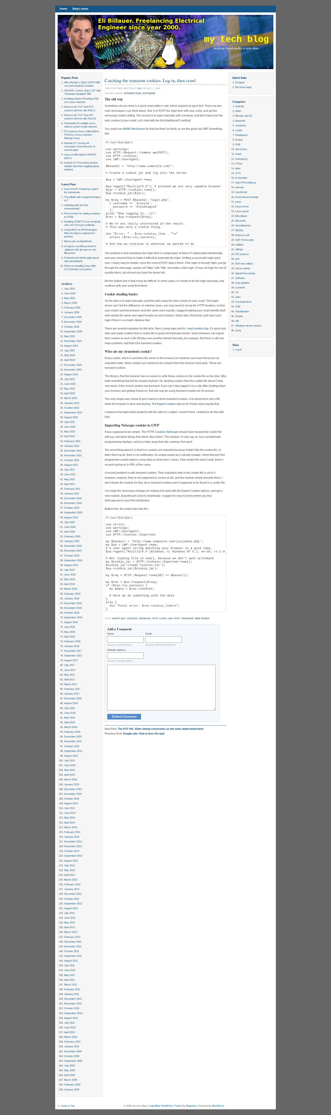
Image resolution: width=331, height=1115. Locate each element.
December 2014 (73, 789)
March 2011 (70, 984)
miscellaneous (243, 225)
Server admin (242, 268)
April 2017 (69, 679)
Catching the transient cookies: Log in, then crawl (150, 80)
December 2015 (73, 736)
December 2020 (73, 498)
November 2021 (73, 455)
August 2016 (71, 703)
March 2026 (70, 302)
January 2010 (71, 1046)
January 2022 (71, 446)
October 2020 (71, 507)
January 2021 (71, 493)
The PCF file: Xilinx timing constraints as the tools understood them (161, 728)
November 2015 (73, 741)
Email (148, 633)
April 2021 (69, 484)
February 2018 (72, 641)
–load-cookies (194, 328)
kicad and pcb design (246, 197)
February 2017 (72, 689)
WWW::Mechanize (134, 128)
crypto (238, 130)
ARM (238, 111)
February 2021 (72, 488)
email (238, 154)
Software (149, 93)
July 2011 (69, 965)
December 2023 (73, 365)
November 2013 (73, 846)
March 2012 (70, 932)
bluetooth (240, 120)
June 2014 (70, 812)
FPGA (238, 163)
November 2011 (73, 946)
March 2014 (70, 827)
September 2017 (73, 655)
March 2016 (70, 727)
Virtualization (242, 311)
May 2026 (69, 298)
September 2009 (73, 1060)
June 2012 (70, 917)
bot (123, 618)
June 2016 (70, 713)
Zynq (238, 330)
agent (116, 618)
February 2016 (72, 731)
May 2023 (69, 388)
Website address (116, 650)
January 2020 (71, 541)
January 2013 (71, 889)
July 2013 (69, 865)
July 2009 (69, 1065)
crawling (145, 618)
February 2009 (72, 1084)
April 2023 (69, 393)
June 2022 (70, 426)
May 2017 (69, 674)
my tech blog (236, 40)
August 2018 (71, 622)
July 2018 (69, 627)
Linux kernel (242, 206)
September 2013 (73, 855)
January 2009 (71, 1089)
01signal (239, 82)
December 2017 (73, 650)
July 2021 (69, 469)
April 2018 (69, 636)
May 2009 (69, 1070)
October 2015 (71, 746)
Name (110, 633)
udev (238, 297)
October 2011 (71, 951)
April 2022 (69, 436)
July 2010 (69, 1022)
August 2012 (71, 908)
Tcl (236, 292)
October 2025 (71, 326)
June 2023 (70, 383)
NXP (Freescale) (244, 240)
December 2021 (73, 450)
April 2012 (69, 927)
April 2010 (69, 1032)
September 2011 (73, 956)
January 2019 (71, 598)
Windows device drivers (248, 325)
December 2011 (73, 941)
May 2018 (69, 632)
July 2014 (69, 808)
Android (239, 106)
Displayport (241, 135)
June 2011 (69, 970)
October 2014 (71, 798)
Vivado (239, 316)
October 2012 (71, 898)
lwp (170, 618)
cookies (132, 618)
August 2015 (71, 755)
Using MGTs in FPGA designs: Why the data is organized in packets (80, 233)
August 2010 (71, 1018)
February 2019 (72, 593)
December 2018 (73, 603)
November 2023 (73, 369)
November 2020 (73, 503)
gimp (237, 168)
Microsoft (240, 220)
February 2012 (72, 937)
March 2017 (70, 684)
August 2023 (71, 374)
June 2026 (70, 293)
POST (177, 618)
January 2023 (71, 403)
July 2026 (69, 288)
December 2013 (73, 841)
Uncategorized (243, 301)
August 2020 (71, 517)
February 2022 (72, 441)
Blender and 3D (243, 115)
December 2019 (73, 546)
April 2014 (69, 822)
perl (139, 93)
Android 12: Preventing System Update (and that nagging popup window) (81, 166)
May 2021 (69, 479)
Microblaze (241, 216)
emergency (241, 159)
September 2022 (73, 412)
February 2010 (72, 1041)
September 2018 (73, 617)
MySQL (239, 230)
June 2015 (70, 765)
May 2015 (69, 770)
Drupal (239, 139)
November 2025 (73, 321)
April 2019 (69, 584)
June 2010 (70, 1027)
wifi (237, 321)
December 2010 (73, 998)
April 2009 (69, 1075)
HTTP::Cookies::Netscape (162, 431)
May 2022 (69, 431)
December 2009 (73, 1051)
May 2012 (69, 922)
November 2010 (73, 1003)
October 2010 (71, 1008)
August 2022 (71, 417)
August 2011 (71, 960)
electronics (241, 149)
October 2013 (71, 851)
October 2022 (71, 407)
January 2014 (71, 836)
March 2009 (70, 1079)
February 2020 (72, 536)
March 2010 (70, 1037)
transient (187, 618)
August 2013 (71, 860)
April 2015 (69, 774)
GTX (237, 173)
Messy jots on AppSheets (78, 241)
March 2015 (70, 779)
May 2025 (69, 336)
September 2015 (73, 751)
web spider (202, 618)
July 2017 (69, 665)
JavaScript (241, 192)
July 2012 (69, 913)
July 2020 (69, 522)
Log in (238, 349)
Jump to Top (68, 1105)
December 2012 (73, 893)
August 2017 (71, 660)
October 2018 (71, 612)
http (155, 618)
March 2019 (70, 588)
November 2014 (73, 794)
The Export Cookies (164, 404)
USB (237, 306)
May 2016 (69, 717)
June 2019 (70, 574)
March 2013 (70, 879)
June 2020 (70, 527)
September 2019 (73, 560)
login (162, 618)
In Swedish (241, 177)
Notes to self (242, 235)
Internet (129, 93)
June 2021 (70, 474)
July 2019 (69, 569)
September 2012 (73, 903)
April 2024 (69, 360)
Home (63, 8)
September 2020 (73, 512)
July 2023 (69, 379)
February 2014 (72, 832)
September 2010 (73, 1013)
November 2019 (73, 550)
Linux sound (242, 211)
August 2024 (71, 345)
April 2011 (69, 979)
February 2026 (72, 307)
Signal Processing (245, 273)
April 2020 (69, 531)
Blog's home (80, 8)
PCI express (242, 254)
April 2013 (69, 875)
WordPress (218, 1105)
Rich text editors (244, 263)
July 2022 (69, 422)
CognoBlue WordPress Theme (165, 1105)
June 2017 (70, 670)
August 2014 (71, 803)
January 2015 (71, 784)
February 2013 (72, 884)
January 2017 (71, 693)
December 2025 (73, 317)
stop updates (242, 282)
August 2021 (71, 465)
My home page (243, 87)
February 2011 (72, 989)
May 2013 (69, 870)
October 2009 (71, 1056)
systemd (240, 287)
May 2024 (69, 355)
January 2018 (71, 646)
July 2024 (69, 350)
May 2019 (69, 579)
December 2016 (73, 698)
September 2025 (73, 331)
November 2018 (73, 608)
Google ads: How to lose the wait (143, 733)
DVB (237, 144)
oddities (239, 244)
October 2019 (71, 555)
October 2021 (71, 460)
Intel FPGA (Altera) (245, 182)
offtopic (239, 249)
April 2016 (69, 722)
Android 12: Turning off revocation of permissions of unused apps (79, 146)
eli (140, 88)
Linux (238, 201)
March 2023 (70, 398)
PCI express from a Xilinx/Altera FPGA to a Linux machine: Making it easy (81, 134)
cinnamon (240, 125)
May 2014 (69, 817)
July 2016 (69, 708)
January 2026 (71, 312)
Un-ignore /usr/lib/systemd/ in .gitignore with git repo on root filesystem (80, 249)
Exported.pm (129, 495)
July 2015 (69, 760)
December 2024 (73, 341)
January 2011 (71, 994)
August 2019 (71, 565)
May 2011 (69, 975)
